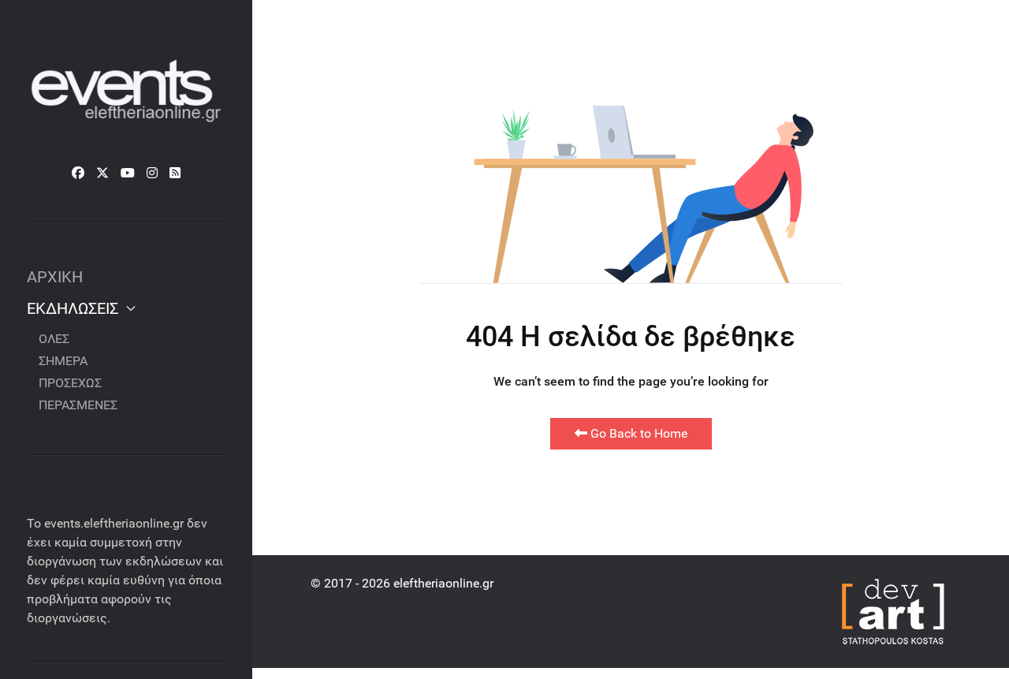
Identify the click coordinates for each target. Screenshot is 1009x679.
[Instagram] (152, 173)
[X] (102, 173)
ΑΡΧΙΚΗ (55, 276)
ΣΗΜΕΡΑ (63, 360)
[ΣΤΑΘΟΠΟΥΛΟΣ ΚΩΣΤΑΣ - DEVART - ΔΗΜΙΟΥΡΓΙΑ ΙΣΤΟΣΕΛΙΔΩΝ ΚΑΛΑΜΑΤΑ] (891, 610)
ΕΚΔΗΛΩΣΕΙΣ (72, 308)
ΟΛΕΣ (54, 338)
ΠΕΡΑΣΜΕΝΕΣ (78, 404)
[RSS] (175, 173)
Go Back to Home (637, 433)
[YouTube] (128, 173)
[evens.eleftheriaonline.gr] (126, 92)
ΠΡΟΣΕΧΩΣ (70, 382)
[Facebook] (78, 173)
